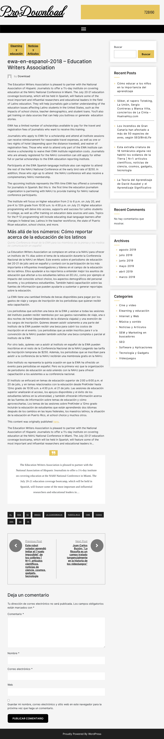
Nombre (13, 653)
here (56, 421)
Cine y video (127, 305)
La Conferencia (54, 515)
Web (10, 684)
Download (24, 76)
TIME (88, 515)
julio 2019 (125, 255)
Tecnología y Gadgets (134, 352)
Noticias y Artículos (33, 49)
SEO (122, 341)
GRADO (37, 515)
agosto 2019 (127, 249)
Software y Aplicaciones (135, 347)
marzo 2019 (127, 277)
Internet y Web (129, 316)
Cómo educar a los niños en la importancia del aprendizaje (134, 87)
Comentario (16, 614)
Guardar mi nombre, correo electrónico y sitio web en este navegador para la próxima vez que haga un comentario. (55, 706)
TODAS (99, 515)
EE (28, 515)
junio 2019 (126, 260)
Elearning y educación (16, 49)
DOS (19, 515)
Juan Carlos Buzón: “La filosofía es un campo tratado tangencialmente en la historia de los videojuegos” (77, 554)
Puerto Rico (74, 515)
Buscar (118, 47)
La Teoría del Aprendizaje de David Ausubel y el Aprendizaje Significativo (134, 183)
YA (28, 522)
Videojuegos (127, 358)
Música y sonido (130, 321)
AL (10, 515)
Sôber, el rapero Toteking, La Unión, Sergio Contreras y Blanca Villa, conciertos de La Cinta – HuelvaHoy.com (135, 108)
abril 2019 (126, 271)
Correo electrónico (20, 669)
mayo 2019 (126, 266)
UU (20, 522)
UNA (11, 522)
